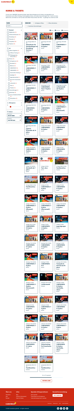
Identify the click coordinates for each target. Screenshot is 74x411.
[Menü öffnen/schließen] (72, 1)
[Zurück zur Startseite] (8, 1)
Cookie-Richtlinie (65, 403)
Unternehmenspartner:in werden (38, 398)
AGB (60, 403)
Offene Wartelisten (52, 23)
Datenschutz (55, 403)
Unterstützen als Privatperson (38, 396)
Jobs (7, 396)
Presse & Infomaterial (21, 396)
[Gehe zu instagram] (58, 408)
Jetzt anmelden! (58, 395)
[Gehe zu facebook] (61, 408)
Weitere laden (46, 380)
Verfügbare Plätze (39, 23)
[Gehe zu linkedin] (67, 408)
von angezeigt (46, 375)
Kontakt (7, 398)
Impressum (50, 403)
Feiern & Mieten (20, 398)
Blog (17, 394)
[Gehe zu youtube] (64, 408)
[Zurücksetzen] (21, 23)
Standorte (8, 394)
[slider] (10, 107)
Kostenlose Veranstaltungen (34, 26)
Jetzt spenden (34, 394)
